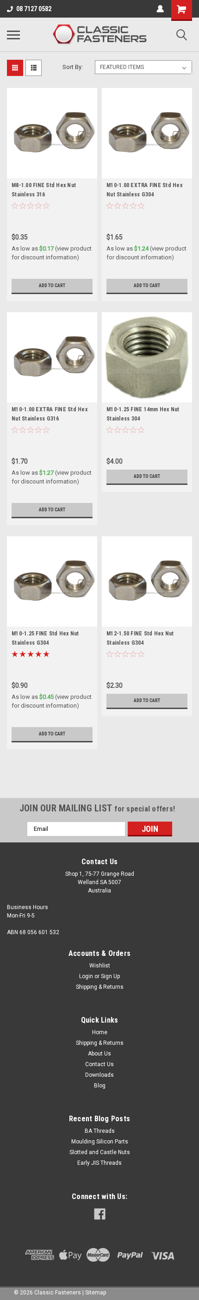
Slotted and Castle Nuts (99, 1152)
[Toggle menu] (13, 34)
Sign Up (110, 976)
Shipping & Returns (100, 987)
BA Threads (100, 1131)
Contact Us (99, 1064)
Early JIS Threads (99, 1163)
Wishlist (99, 965)
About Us (99, 1053)
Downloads (99, 1075)
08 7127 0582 (33, 9)
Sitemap (95, 1292)
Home (99, 1032)
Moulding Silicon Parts (99, 1141)
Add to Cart (52, 285)
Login (86, 976)
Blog (100, 1085)
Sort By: (72, 66)
